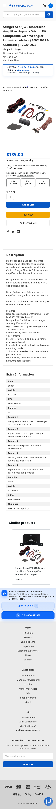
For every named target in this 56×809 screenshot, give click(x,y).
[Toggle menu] (4, 6)
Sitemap (28, 659)
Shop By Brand (28, 697)
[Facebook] (7, 231)
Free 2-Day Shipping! (27, 67)
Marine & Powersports (28, 679)
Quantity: (11, 191)
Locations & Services (28, 650)
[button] (9, 557)
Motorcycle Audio (28, 688)
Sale (28, 693)
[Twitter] (13, 231)
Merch (28, 702)
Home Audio (28, 675)
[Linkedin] (18, 231)
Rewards (28, 637)
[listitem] (31, 557)
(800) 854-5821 (18, 599)
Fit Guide (28, 632)
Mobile (28, 684)
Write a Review (26, 53)
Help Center (28, 646)
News (28, 655)
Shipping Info (28, 641)
